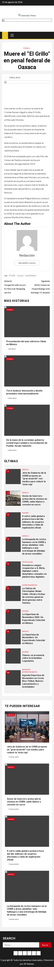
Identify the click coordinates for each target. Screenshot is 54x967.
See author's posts (27, 262)
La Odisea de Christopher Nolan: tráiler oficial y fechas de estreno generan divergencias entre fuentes (33, 595)
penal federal (30, 275)
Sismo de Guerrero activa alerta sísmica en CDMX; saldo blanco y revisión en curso (34, 500)
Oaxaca (20, 275)
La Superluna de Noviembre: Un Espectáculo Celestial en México (33, 639)
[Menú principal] (12, 35)
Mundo (25, 513)
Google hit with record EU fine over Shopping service (14, 287)
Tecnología (27, 562)
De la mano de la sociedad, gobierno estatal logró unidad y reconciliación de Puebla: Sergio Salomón (26, 443)
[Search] (49, 35)
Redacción (27, 255)
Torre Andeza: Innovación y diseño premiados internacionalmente (24, 392)
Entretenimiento (29, 585)
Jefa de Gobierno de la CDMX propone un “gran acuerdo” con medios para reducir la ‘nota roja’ (34, 479)
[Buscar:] (21, 945)
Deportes (26, 670)
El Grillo (12, 275)
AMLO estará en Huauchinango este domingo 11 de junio (40, 287)
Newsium (48, 960)
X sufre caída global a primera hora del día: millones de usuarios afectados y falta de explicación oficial (33, 522)
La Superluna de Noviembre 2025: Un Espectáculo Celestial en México (33, 618)
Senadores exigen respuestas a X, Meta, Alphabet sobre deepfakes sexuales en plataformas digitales (34, 571)
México (25, 469)
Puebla (26, 48)
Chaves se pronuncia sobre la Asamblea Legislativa (33, 658)
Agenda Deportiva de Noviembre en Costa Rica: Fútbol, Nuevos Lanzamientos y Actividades (33, 681)
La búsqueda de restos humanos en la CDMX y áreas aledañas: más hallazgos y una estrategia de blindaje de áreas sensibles (34, 546)
